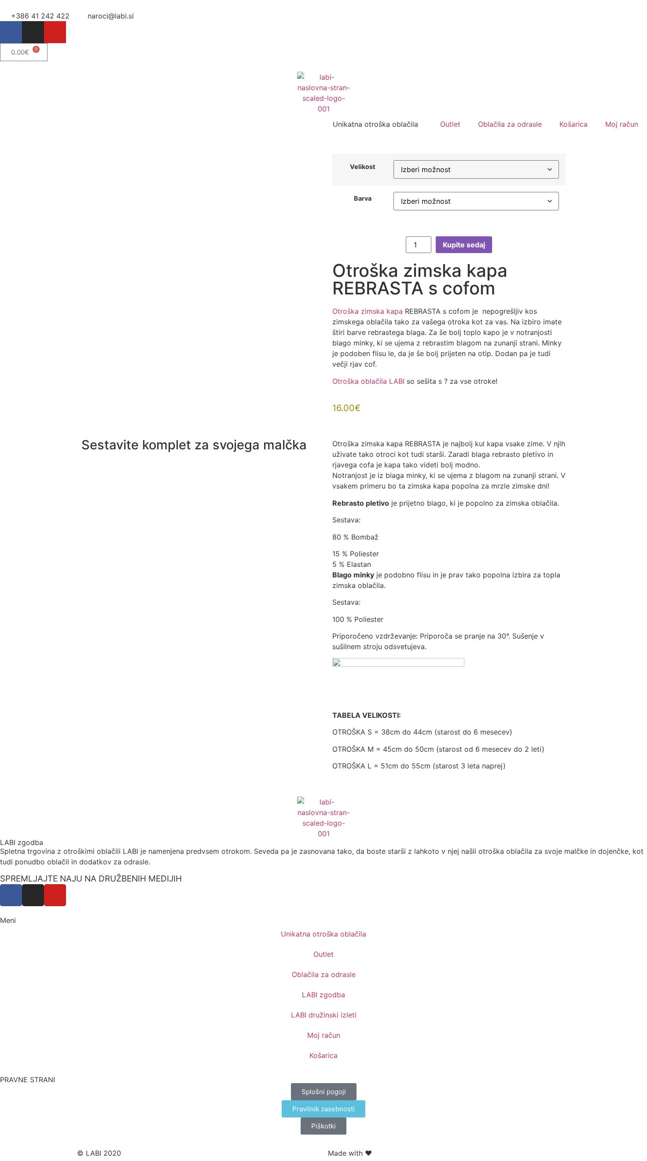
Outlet (450, 124)
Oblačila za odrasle (510, 124)
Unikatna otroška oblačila (323, 934)
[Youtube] (55, 32)
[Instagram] (33, 32)
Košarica (573, 124)
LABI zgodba (21, 842)
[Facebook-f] (11, 32)
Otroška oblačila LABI (368, 381)
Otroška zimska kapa (367, 311)
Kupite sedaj (464, 244)
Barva (362, 198)
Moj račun (621, 124)
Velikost (362, 167)
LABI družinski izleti (324, 1014)
